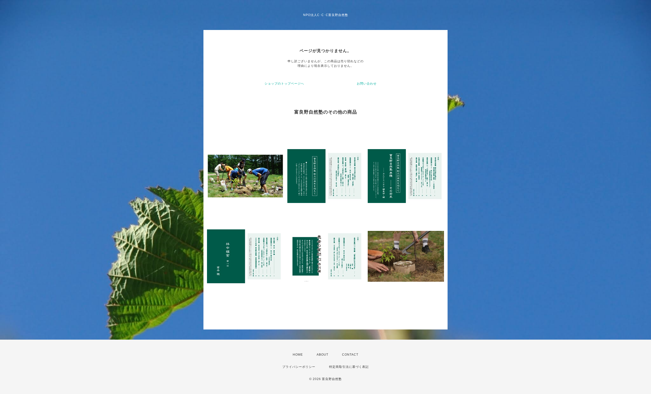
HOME (298, 354)
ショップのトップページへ (284, 83)
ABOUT (322, 354)
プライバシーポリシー (298, 367)
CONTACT (350, 354)
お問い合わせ (367, 83)
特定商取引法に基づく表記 (349, 367)
